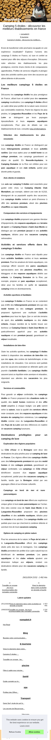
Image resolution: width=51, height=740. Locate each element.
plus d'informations (38, 129)
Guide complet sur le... (11, 681)
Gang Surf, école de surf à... (13, 703)
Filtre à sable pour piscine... (13, 670)
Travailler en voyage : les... (13, 659)
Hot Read (6, 625)
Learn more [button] (25, 726)
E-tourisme (24, 37)
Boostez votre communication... (15, 638)
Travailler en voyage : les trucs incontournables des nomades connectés (9, 588)
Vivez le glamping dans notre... (14, 649)
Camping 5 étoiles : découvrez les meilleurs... (24, 40)
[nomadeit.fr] (25, 11)
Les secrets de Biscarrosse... (14, 709)
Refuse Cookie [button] (15, 732)
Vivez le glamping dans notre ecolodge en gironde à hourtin (38, 587)
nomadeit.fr (25, 34)
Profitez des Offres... (10, 692)
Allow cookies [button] (34, 732)
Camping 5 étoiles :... (11, 654)
